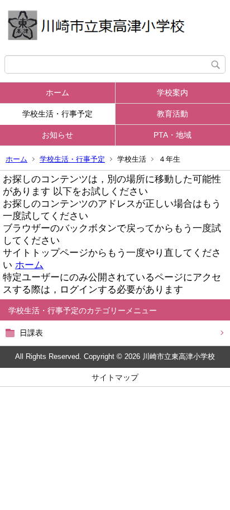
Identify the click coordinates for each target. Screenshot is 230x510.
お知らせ (57, 134)
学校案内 (172, 92)
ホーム (57, 92)
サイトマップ (115, 377)
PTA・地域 (172, 134)
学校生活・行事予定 (57, 113)
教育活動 (172, 113)
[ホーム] (115, 27)
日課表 (31, 332)
